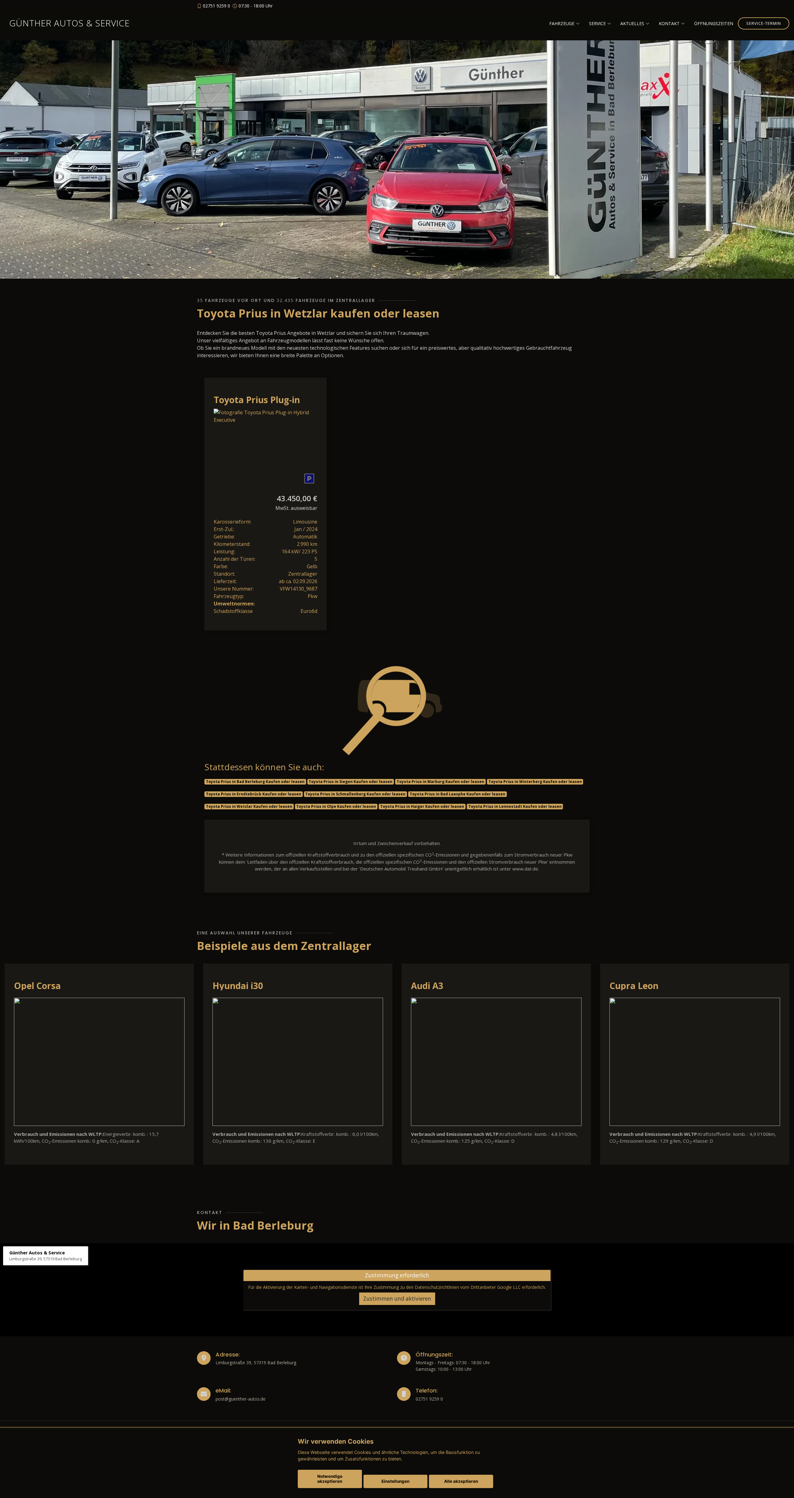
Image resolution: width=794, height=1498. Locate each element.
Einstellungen (395, 1481)
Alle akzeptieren (461, 1481)
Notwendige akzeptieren (329, 1479)
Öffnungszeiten (713, 23)
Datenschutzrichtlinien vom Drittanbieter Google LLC (468, 1287)
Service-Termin (763, 23)
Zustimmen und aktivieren (397, 1298)
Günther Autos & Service (69, 23)
